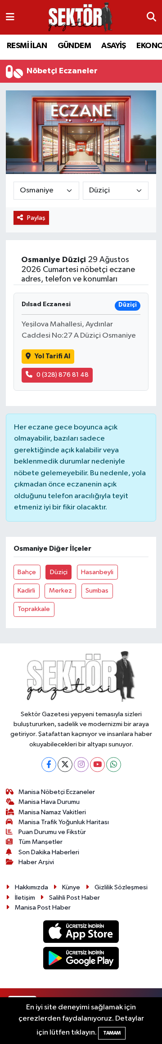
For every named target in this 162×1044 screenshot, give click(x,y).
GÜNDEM (74, 46)
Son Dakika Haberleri (48, 852)
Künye (71, 887)
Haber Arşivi (36, 862)
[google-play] (81, 960)
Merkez (60, 590)
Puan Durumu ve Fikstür (52, 832)
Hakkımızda (31, 887)
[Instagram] (81, 764)
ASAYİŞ (113, 46)
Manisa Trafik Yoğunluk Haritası (63, 822)
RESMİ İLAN (27, 46)
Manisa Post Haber (43, 907)
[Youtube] (97, 764)
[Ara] (151, 17)
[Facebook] (48, 764)
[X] (65, 764)
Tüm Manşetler (40, 842)
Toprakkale (34, 609)
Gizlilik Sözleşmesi (121, 887)
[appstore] (81, 933)
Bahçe (27, 572)
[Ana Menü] (10, 17)
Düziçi (59, 572)
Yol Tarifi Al (52, 356)
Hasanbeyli (97, 572)
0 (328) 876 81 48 (62, 374)
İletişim (25, 897)
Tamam (112, 1033)
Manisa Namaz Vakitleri (52, 812)
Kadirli (26, 590)
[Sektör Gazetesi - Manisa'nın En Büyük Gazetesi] (81, 17)
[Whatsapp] (113, 764)
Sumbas (97, 590)
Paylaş (36, 217)
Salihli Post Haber (74, 897)
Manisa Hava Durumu (49, 802)
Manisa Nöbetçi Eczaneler (56, 792)
